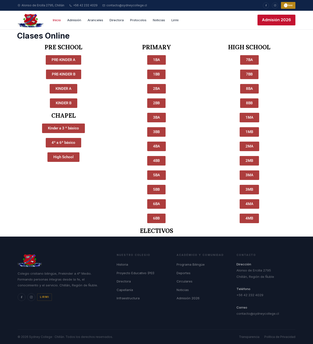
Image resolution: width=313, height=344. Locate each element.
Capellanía (125, 290)
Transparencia (249, 337)
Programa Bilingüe (191, 264)
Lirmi (175, 20)
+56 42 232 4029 (85, 5)
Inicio (57, 20)
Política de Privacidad (279, 337)
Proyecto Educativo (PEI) (135, 273)
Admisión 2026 (276, 19)
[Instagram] (275, 5)
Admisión (74, 20)
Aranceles (95, 20)
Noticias (159, 20)
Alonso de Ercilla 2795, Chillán (43, 5)
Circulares (184, 281)
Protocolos (138, 20)
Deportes (183, 273)
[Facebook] (266, 5)
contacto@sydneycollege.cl (126, 5)
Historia (122, 264)
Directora (117, 20)
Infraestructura (128, 298)
